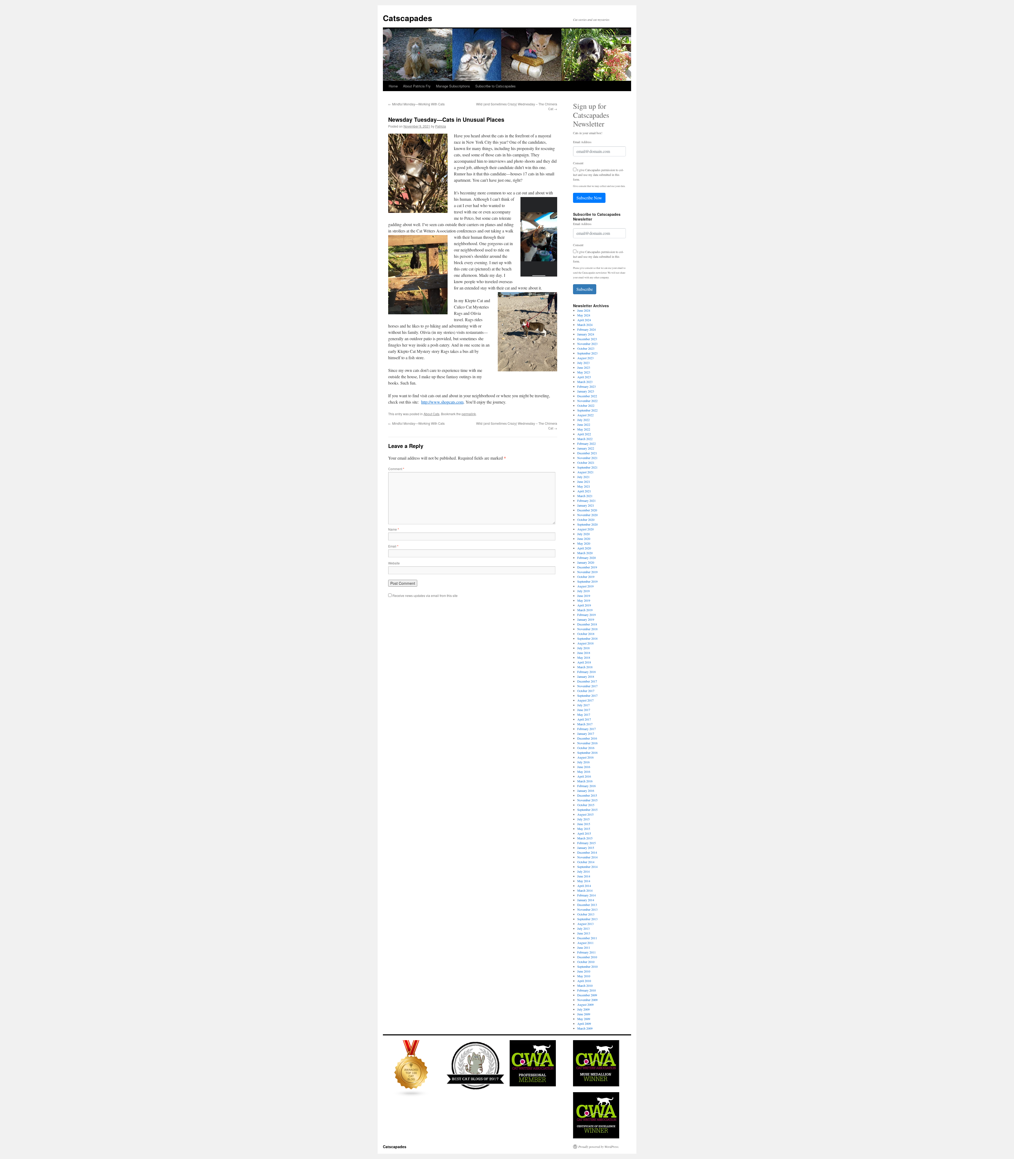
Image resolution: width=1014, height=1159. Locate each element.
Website (394, 563)
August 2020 (585, 529)
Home (393, 85)
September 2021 (587, 467)
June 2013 (583, 933)
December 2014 (587, 852)
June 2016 (583, 767)
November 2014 (587, 857)
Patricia (440, 126)
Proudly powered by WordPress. (598, 1146)
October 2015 (585, 805)
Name (393, 529)
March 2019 (585, 610)
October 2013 (585, 914)
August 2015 (585, 814)
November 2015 (587, 800)
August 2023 (585, 358)
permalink (469, 414)
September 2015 (587, 809)
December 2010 (587, 957)
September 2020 (587, 524)
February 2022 (586, 443)
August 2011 (585, 943)
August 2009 (585, 1004)
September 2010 (587, 966)
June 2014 (583, 876)
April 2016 (584, 776)
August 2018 (585, 643)
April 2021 (584, 491)
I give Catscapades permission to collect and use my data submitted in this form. (598, 174)
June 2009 (583, 1014)
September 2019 (587, 581)
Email (393, 546)
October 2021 (585, 462)
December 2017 (587, 681)
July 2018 (583, 648)
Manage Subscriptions (453, 85)
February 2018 (586, 672)
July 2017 (583, 705)
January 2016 (585, 790)
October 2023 (585, 348)
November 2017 (587, 686)
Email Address (582, 142)
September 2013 (587, 919)
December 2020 (587, 510)
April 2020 (584, 548)
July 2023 (583, 363)
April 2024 (584, 320)
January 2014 (585, 900)
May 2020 (583, 543)
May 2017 (583, 714)
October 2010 (585, 962)
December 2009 (587, 995)
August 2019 (585, 586)
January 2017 (585, 733)
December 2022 (587, 396)
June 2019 (583, 595)
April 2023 (584, 377)
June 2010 (583, 971)
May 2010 (583, 976)
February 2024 (586, 329)
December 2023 (587, 339)
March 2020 (585, 553)
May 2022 (583, 429)
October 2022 (585, 405)
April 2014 (584, 886)
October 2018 (585, 634)
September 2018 (587, 638)
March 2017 (585, 724)
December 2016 (587, 738)
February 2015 (586, 843)
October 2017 (585, 691)
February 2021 (586, 500)
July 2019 (583, 591)
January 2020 (585, 562)
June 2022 (583, 424)
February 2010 (586, 990)
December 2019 (587, 567)
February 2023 (586, 386)
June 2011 (583, 947)
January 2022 (585, 448)
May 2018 (583, 657)
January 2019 (585, 619)
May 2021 (583, 486)
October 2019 (585, 576)
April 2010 (584, 981)
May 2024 (583, 315)
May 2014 (583, 881)
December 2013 (587, 905)
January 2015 (585, 847)
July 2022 (583, 420)
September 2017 (587, 695)
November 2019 (587, 572)
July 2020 (583, 534)
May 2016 (583, 771)
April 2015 (584, 833)
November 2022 (587, 401)
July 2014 (583, 871)
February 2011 (586, 952)
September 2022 (587, 410)
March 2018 (585, 667)
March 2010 (585, 985)
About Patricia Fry (417, 85)
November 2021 (587, 458)
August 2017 (585, 700)
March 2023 (585, 382)
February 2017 (586, 729)
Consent (578, 163)
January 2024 (585, 334)
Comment (396, 468)
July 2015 (583, 819)
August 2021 (585, 472)
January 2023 (585, 391)
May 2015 (583, 828)
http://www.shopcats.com (442, 402)
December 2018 (587, 624)
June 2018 (583, 653)
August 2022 (585, 415)
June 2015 (583, 824)
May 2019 (583, 600)
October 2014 (585, 862)
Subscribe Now (589, 197)
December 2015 (587, 795)
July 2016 (583, 762)
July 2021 (583, 477)
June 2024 (583, 310)
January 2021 (585, 505)
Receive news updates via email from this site (425, 595)
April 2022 (584, 434)
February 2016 (586, 786)
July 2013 (583, 928)
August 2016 (585, 757)
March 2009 (585, 1028)
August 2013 (585, 924)
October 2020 (585, 519)
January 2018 (585, 676)
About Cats (431, 414)
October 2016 (585, 748)
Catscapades (407, 18)
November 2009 (587, 1000)
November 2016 (587, 743)
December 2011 (587, 938)
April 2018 (584, 662)
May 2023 (583, 372)
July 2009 (583, 1009)
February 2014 (586, 895)
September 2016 (587, 752)
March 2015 (585, 838)
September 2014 (587, 866)
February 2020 (586, 557)
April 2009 (584, 1023)
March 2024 (585, 325)
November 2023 (587, 344)
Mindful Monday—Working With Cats (416, 104)
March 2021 (585, 496)
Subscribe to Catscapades (495, 85)
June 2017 (583, 710)
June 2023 (583, 367)
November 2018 (587, 629)
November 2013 (587, 909)
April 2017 (584, 719)
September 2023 (587, 353)
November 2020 (587, 515)
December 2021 (587, 453)
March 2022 (585, 439)
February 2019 (586, 615)
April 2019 (584, 605)
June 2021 (583, 481)
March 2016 (585, 781)
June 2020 (583, 538)
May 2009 (583, 1019)
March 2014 (585, 890)
